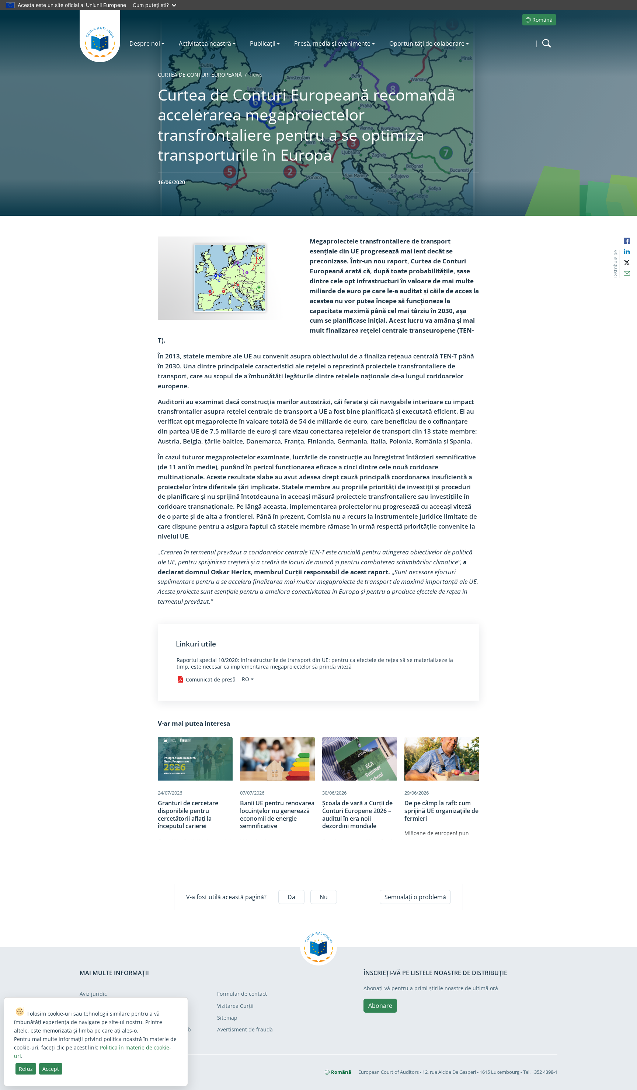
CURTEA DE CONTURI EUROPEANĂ (200, 74)
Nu (324, 897)
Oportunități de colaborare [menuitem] (426, 43)
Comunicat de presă (211, 679)
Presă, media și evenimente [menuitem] (332, 43)
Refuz (26, 1068)
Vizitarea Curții (235, 1005)
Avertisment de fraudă (245, 1029)
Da (291, 897)
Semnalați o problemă (415, 897)
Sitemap (227, 1017)
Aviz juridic (93, 993)
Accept (50, 1068)
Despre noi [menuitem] (144, 43)
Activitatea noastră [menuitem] (205, 43)
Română (542, 19)
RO (245, 679)
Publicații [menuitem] (262, 43)
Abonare (380, 1006)
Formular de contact (242, 993)
